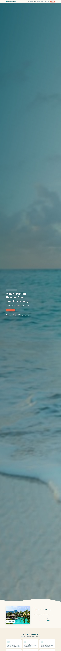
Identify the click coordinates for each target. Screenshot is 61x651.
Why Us (31, 1)
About (28, 1)
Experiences (38, 1)
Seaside (12, 1)
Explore (42, 1)
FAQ (48, 1)
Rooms (35, 1)
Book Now (52, 1)
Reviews (45, 1)
